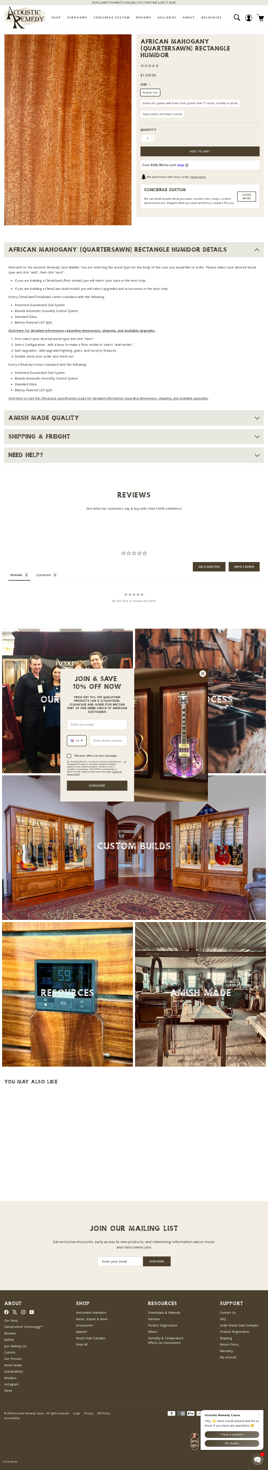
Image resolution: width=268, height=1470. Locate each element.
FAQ (223, 1319)
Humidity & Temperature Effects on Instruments (165, 1340)
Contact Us (228, 1313)
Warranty (226, 1351)
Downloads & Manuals (164, 1313)
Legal (76, 1413)
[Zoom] (67, 129)
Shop (56, 17)
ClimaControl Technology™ (23, 1327)
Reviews (143, 17)
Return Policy (229, 1344)
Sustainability (13, 1371)
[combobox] (77, 740)
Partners (154, 1319)
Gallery (9, 1340)
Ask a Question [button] (209, 567)
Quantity (148, 129)
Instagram (11, 1384)
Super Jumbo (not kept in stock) (162, 114)
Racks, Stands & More (92, 1319)
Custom (9, 1352)
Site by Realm (10, 1461)
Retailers (10, 1378)
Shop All (82, 1344)
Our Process (13, 1359)
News (8, 1390)
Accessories (84, 1325)
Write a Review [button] (244, 567)
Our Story (11, 1320)
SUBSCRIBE (97, 785)
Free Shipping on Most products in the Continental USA (134, 2)
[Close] (203, 673)
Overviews (77, 17)
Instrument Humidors (91, 1313)
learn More (246, 196)
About (189, 17)
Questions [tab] (43, 575)
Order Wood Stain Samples (239, 1325)
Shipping (226, 1338)
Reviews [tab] (16, 575)
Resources (211, 17)
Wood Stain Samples (91, 1338)
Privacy (88, 1413)
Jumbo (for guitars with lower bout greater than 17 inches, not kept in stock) (190, 103)
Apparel (81, 1332)
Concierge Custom (112, 17)
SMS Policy (103, 1413)
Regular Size (150, 92)
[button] (257, 1459)
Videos (152, 1332)
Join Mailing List (15, 1346)
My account (228, 1357)
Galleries (167, 17)
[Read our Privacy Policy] (124, 762)
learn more (198, 177)
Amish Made (13, 1365)
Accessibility (12, 1418)
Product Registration (163, 1325)
